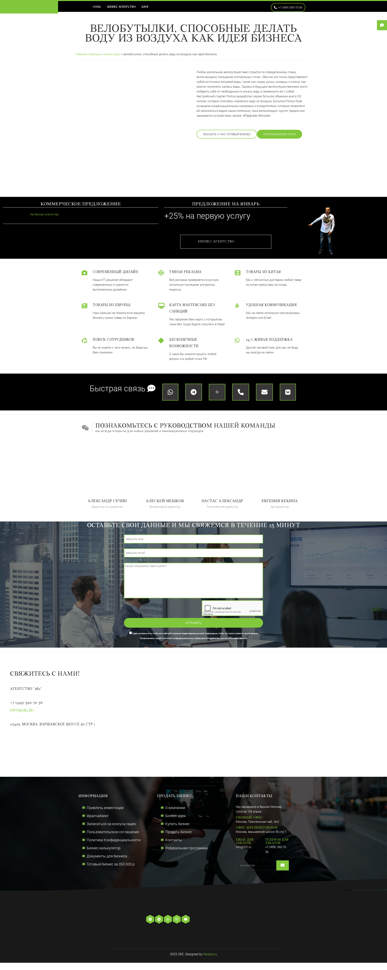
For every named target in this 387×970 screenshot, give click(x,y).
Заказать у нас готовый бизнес (227, 134)
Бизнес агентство (121, 6)
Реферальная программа (186, 848)
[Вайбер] (177, 919)
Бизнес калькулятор (104, 848)
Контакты (173, 840)
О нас (97, 6)
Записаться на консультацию (111, 824)
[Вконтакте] (150, 919)
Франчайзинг (98, 816)
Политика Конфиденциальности (113, 840)
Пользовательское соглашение (113, 832)
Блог (145, 6)
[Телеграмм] (159, 919)
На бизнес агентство (44, 214)
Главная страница (88, 54)
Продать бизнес (178, 832)
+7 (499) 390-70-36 (290, 7)
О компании (175, 808)
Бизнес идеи (112, 54)
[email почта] (186, 919)
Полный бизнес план (279, 134)
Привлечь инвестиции (105, 808)
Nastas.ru (210, 954)
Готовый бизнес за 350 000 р (110, 864)
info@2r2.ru (22, 710)
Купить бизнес (177, 824)
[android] (215, 919)
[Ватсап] (168, 919)
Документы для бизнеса (107, 856)
